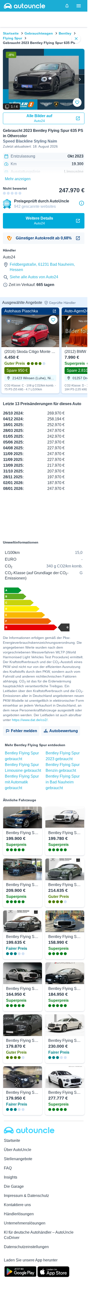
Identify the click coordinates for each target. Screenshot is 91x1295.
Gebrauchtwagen (39, 33)
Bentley (65, 33)
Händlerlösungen (19, 1214)
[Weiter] (79, 79)
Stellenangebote (18, 1159)
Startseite (11, 33)
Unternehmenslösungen (24, 1223)
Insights (10, 1177)
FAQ (8, 1168)
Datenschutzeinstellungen (26, 1247)
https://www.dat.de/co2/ (30, 720)
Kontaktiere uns (17, 1205)
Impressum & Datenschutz (26, 1196)
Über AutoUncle (17, 1150)
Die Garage (14, 1186)
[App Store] (53, 1271)
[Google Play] (20, 1271)
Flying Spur (12, 38)
